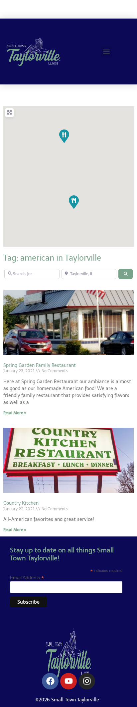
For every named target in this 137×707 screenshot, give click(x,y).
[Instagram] (86, 681)
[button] (106, 51)
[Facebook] (50, 681)
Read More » (14, 413)
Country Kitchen (21, 503)
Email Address (27, 577)
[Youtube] (68, 681)
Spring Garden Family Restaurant (39, 365)
